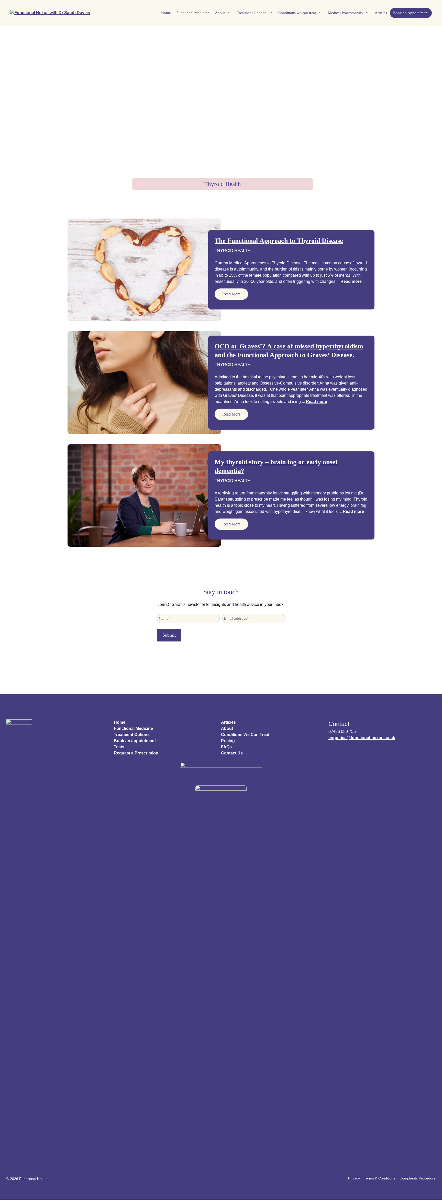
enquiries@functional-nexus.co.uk (361, 737)
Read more (351, 281)
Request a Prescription (136, 753)
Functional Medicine (192, 13)
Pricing (228, 741)
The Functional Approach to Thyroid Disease (279, 240)
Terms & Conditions (379, 1178)
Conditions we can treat (297, 13)
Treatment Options (251, 13)
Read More (231, 294)
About (220, 13)
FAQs (226, 747)
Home (166, 13)
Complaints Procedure (418, 1178)
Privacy (354, 1178)
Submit (169, 635)
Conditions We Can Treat (245, 734)
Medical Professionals (345, 13)
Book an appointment (135, 741)
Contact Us (232, 753)
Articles (381, 13)
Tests (119, 747)
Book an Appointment (410, 13)
